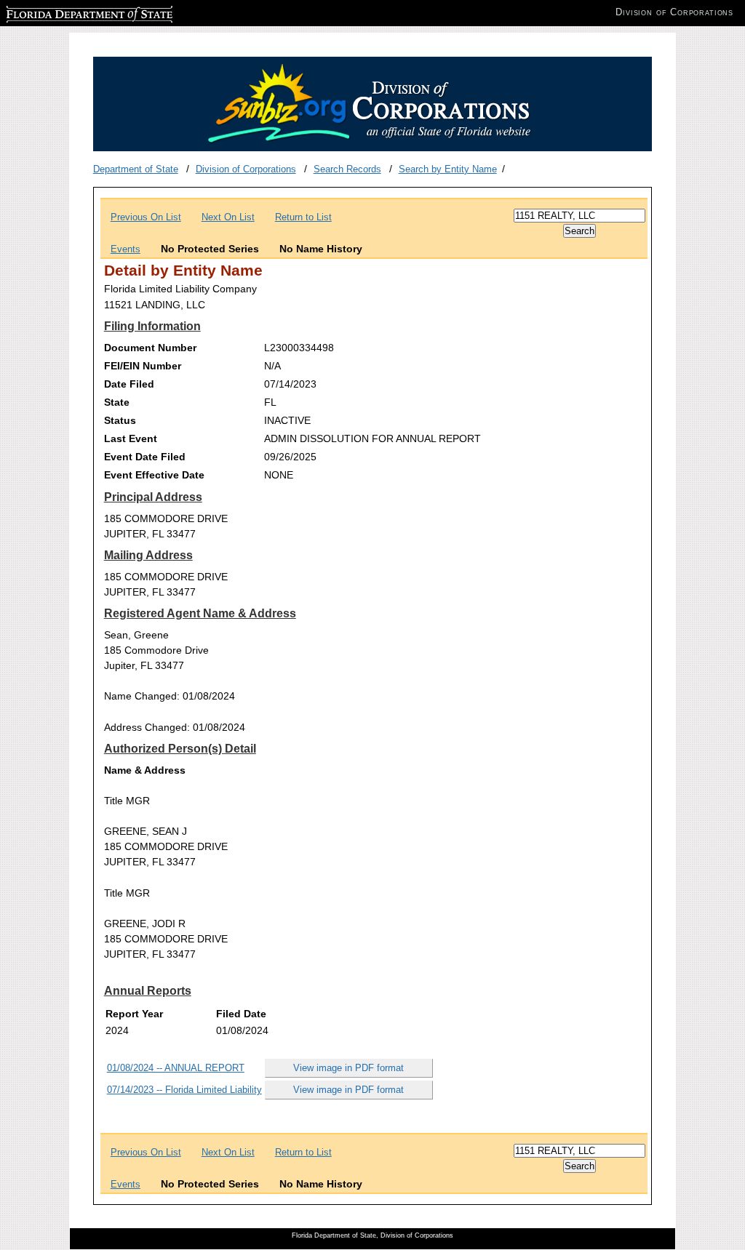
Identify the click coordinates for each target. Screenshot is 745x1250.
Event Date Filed (145, 456)
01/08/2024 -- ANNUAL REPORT (175, 1067)
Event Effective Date (154, 475)
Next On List (228, 217)
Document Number (150, 347)
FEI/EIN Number (142, 366)
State (117, 402)
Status (120, 420)
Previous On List (146, 217)
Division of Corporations (246, 169)
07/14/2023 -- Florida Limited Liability (184, 1089)
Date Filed (129, 384)
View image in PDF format (348, 1067)
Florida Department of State (64, 12)
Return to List (303, 217)
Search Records (347, 169)
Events (125, 249)
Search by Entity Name (448, 169)
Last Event (130, 438)
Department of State (135, 169)
